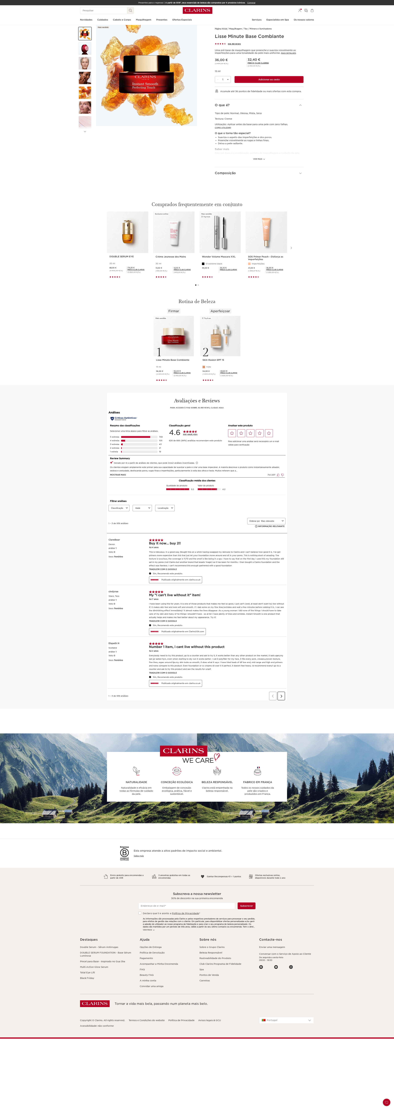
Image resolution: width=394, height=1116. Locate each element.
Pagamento (146, 958)
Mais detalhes (288, 53)
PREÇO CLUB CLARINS (258, 63)
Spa (201, 969)
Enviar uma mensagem (272, 947)
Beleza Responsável (210, 952)
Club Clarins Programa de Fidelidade (220, 964)
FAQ (142, 969)
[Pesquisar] (130, 10)
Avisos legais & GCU (209, 1020)
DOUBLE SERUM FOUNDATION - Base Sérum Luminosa (105, 954)
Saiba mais (139, 856)
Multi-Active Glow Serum (94, 967)
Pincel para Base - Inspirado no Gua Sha (102, 961)
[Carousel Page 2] (198, 285)
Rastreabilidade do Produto (215, 958)
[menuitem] (300, 10)
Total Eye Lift (87, 972)
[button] (85, 33)
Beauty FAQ (146, 975)
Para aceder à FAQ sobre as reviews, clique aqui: (197, 408)
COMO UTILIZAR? (223, 127)
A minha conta (148, 980)
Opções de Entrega (151, 947)
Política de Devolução (152, 952)
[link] (258, 63)
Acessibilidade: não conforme (97, 1026)
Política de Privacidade (185, 913)
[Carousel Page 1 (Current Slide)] (195, 285)
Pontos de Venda (209, 975)
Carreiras (204, 980)
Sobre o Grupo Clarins (212, 947)
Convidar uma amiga (151, 986)
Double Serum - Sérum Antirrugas (99, 947)
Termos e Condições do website (147, 1020)
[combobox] (286, 1020)
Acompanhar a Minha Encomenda (159, 964)
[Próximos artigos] (84, 131)
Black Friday (87, 978)
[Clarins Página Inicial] (197, 10)
